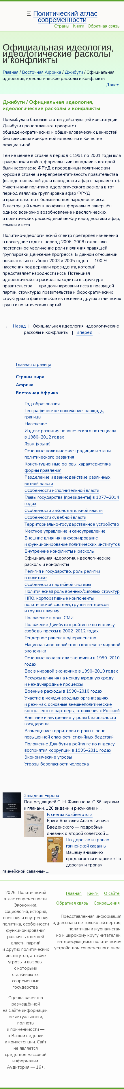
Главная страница (33, 364)
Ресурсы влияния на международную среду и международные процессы (69, 681)
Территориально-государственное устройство (72, 524)
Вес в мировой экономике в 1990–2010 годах (71, 671)
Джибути (74, 72)
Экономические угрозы (48, 757)
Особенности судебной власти (55, 517)
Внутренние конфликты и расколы (60, 551)
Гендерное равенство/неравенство (60, 638)
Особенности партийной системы (58, 584)
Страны (61, 26)
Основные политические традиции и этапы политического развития (68, 454)
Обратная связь (104, 26)
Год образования (42, 404)
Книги (78, 26)
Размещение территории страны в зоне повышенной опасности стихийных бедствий (69, 734)
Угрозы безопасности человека (57, 764)
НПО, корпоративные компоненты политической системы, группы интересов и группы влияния (67, 604)
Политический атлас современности (65, 16)
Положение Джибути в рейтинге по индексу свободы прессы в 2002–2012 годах (70, 628)
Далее (112, 85)
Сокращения (107, 903)
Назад (19, 326)
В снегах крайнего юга (70, 814)
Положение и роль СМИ (49, 618)
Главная (10, 72)
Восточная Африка (41, 72)
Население (36, 424)
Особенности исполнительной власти (62, 490)
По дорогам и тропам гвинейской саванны (87, 843)
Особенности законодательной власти (64, 510)
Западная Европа (41, 795)
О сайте (112, 893)
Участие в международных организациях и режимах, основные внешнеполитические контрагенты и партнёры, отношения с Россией (72, 704)
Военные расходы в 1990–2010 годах (63, 691)
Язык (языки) (38, 444)
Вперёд (84, 332)
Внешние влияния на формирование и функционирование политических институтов (72, 541)
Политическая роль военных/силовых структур (72, 591)
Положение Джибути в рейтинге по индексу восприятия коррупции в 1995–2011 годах (70, 747)
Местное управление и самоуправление (65, 531)
